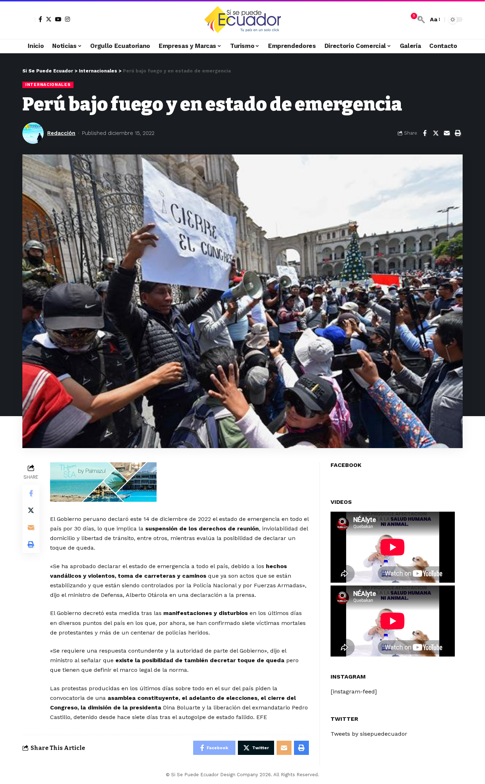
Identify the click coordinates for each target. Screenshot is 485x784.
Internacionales (48, 84)
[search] (421, 19)
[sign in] (28, 19)
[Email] (447, 133)
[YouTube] (58, 19)
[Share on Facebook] (425, 133)
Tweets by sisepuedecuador (369, 733)
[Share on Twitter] (436, 133)
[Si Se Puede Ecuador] (242, 19)
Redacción (61, 133)
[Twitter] (48, 19)
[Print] (458, 133)
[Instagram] (67, 19)
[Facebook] (40, 19)
